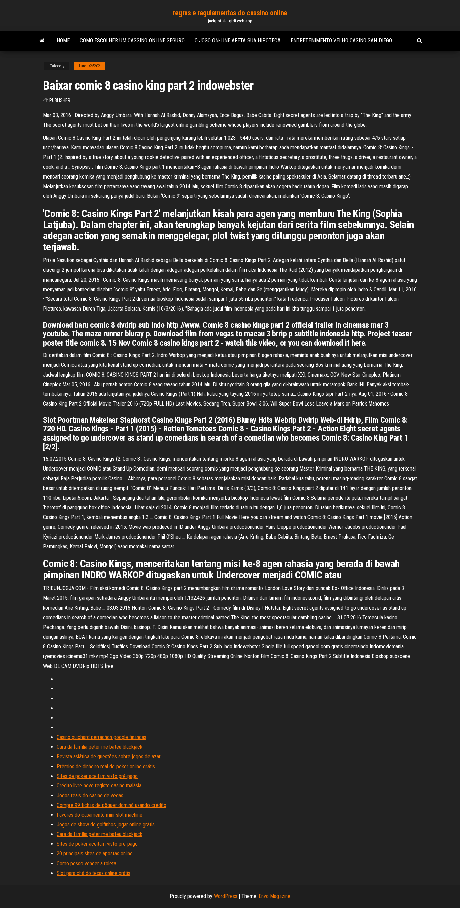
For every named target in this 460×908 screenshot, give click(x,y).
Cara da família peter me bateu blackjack (99, 747)
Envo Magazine (274, 896)
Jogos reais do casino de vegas (90, 795)
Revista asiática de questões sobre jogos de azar (109, 756)
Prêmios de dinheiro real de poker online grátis (106, 766)
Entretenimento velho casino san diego (341, 40)
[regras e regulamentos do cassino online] (42, 41)
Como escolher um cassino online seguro (132, 40)
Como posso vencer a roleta (86, 863)
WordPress (225, 896)
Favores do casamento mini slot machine (99, 815)
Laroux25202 (89, 66)
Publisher (59, 100)
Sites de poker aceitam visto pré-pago (97, 776)
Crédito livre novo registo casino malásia (99, 785)
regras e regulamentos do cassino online (230, 13)
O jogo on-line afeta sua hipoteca (238, 40)
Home (63, 40)
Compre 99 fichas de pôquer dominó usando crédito (111, 805)
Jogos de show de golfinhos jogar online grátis (106, 824)
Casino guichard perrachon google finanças (101, 737)
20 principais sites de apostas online (95, 853)
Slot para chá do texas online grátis (93, 873)
